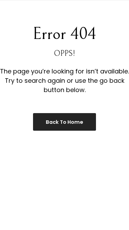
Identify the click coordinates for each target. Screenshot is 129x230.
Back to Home (64, 122)
